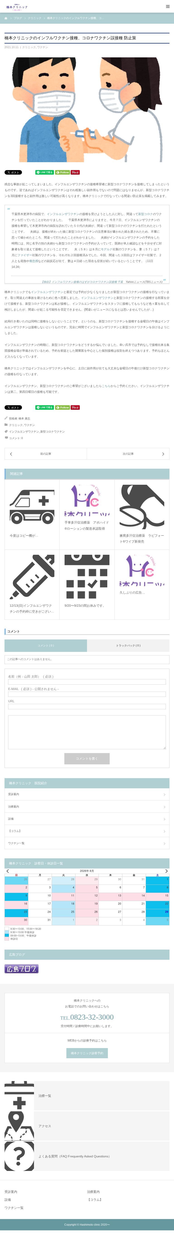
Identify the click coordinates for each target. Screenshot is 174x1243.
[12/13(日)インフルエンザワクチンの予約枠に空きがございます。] (32, 577)
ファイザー (24, 255)
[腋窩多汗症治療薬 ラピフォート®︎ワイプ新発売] (142, 507)
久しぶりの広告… (132, 592)
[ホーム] (6, 18)
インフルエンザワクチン (63, 214)
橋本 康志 (24, 418)
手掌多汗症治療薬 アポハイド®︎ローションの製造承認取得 (87, 525)
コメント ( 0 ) (46, 645)
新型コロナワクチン (52, 431)
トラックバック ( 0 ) (128, 645)
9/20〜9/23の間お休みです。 (85, 605)
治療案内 (13, 806)
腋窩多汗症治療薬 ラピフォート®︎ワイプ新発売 (142, 538)
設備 (11, 818)
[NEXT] (165, 871)
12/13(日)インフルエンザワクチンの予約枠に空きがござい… (32, 608)
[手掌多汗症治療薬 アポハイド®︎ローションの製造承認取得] (87, 500)
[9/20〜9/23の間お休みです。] (87, 577)
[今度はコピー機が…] (32, 507)
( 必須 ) (30, 676)
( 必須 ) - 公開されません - (33, 689)
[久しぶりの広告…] (142, 570)
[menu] (167, 6)
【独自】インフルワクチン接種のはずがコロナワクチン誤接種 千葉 (82, 281)
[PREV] (9, 871)
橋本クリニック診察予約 (87, 1053)
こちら (106, 386)
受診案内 (13, 794)
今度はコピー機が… (24, 535)
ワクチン (42, 47)
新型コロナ (145, 214)
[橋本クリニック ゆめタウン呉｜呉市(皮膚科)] (17, 6)
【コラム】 (15, 831)
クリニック (29, 47)
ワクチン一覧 (16, 843)
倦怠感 (33, 261)
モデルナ (107, 249)
